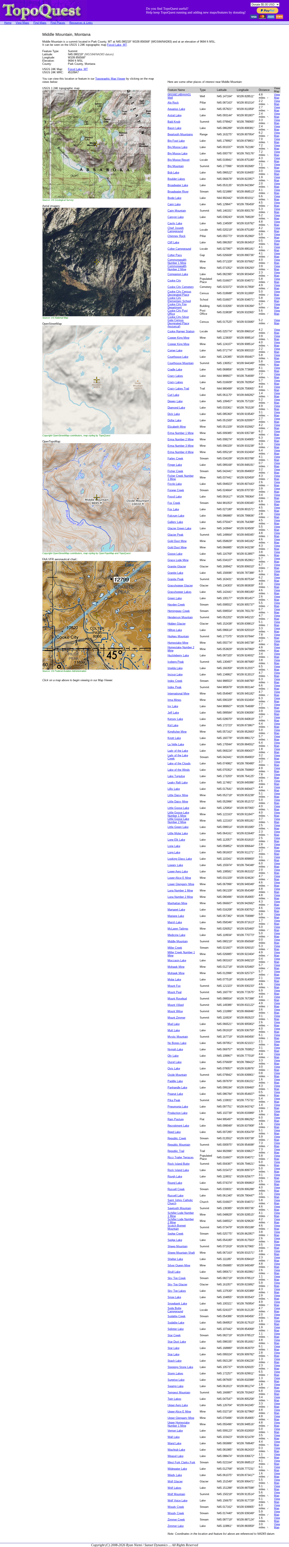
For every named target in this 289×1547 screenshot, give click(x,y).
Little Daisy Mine (178, 795)
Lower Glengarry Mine (181, 884)
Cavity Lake (175, 223)
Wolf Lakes (174, 1487)
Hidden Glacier (177, 623)
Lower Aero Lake (178, 871)
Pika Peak (174, 1100)
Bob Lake (173, 172)
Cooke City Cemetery (181, 286)
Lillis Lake (174, 788)
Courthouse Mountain (181, 363)
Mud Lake (174, 1024)
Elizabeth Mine (177, 426)
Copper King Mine (178, 337)
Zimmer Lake (176, 1526)
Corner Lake (175, 350)
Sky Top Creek (177, 1278)
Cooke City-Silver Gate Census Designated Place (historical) (178, 321)
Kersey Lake (175, 719)
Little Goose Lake (178, 808)
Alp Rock (173, 102)
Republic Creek (177, 1138)
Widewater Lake (177, 1468)
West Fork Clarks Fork (181, 1462)
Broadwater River (178, 191)
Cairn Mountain (177, 210)
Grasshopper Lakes (179, 591)
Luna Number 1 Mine (180, 890)
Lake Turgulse (176, 776)
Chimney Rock (177, 236)
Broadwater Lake (178, 185)
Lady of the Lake (178, 750)
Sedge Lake (175, 1240)
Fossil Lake (175, 496)
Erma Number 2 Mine (181, 439)
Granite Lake (175, 572)
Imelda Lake (175, 668)
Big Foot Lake (176, 140)
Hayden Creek (176, 604)
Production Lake (177, 1113)
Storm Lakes (175, 1373)
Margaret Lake (176, 909)
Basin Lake (174, 128)
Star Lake (173, 1348)
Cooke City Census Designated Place (179, 293)
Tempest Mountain (179, 1392)
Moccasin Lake (177, 960)
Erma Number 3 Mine (181, 445)
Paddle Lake (175, 1081)
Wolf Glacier (175, 1481)
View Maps (22, 22)
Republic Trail (176, 1151)
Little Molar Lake (178, 833)
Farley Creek (175, 458)
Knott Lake (174, 738)
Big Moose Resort (179, 159)
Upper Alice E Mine (179, 1411)
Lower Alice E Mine (179, 877)
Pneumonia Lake (178, 1106)
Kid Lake (173, 725)
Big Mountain (176, 166)
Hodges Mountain (178, 636)
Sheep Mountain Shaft (181, 1252)
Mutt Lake (174, 1030)
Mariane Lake (176, 916)
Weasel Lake (175, 1456)
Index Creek (175, 680)
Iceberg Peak (176, 661)
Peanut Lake (175, 1093)
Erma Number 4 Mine (181, 452)
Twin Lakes (174, 1398)
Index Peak (175, 687)
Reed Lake (174, 1132)
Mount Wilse (175, 1011)
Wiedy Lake (175, 1475)
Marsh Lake (175, 922)
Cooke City (174, 280)
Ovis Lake (174, 1068)
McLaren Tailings (178, 928)
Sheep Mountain (177, 1246)
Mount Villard (176, 1004)
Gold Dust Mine (177, 541)
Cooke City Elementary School (179, 299)
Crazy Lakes (175, 375)
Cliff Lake (173, 242)
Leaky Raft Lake (178, 782)
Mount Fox (174, 985)
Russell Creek (176, 1189)
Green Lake (175, 598)
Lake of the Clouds (179, 763)
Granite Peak (176, 579)
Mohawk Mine (176, 966)
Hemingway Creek (179, 611)
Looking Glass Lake (180, 858)
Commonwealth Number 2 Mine (177, 268)
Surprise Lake (176, 1379)
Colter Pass (175, 255)
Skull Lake (174, 1271)
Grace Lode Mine (178, 560)
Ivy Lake (173, 706)
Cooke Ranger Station (181, 331)
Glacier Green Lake (179, 528)
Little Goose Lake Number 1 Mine (178, 814)
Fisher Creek (175, 471)
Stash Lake (175, 1360)
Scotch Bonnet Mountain (177, 1227)
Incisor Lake (175, 674)
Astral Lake (175, 115)
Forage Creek (176, 490)
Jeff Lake (173, 712)
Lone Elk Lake (176, 839)
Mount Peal (175, 992)
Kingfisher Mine (177, 731)
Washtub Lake (176, 1449)
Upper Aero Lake (178, 1405)
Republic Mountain (179, 1144)
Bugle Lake (174, 198)
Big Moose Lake (177, 147)
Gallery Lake (175, 522)
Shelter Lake (175, 1259)
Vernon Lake (175, 1430)
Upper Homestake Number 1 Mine (179, 1424)
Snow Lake (174, 1297)
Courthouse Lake (178, 356)
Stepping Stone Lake (180, 1367)
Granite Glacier (177, 566)
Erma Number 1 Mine (181, 433)
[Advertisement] (17, 95)
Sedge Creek (175, 1233)
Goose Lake (175, 553)
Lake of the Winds (179, 769)
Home (7, 22)
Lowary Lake (175, 865)
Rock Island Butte (179, 1163)
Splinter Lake (176, 1329)
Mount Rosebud (177, 998)
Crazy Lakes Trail (178, 388)
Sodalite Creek (177, 1316)
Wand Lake (174, 1443)
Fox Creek (174, 503)
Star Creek (174, 1335)
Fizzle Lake (175, 483)
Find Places (58, 22)
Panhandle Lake (177, 1087)
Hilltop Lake (175, 630)
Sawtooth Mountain (179, 1208)
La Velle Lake (176, 744)
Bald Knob (174, 121)
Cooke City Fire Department (177, 306)
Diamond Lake (176, 407)
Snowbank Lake (177, 1303)
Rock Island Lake (178, 1170)
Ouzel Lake (175, 1062)
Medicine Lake (176, 935)
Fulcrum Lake (176, 515)
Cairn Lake (174, 204)
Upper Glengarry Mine (181, 1417)
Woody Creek (176, 1506)
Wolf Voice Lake (177, 1500)
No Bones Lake (177, 1043)
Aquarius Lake (176, 109)
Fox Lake (173, 509)
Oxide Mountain (177, 1074)
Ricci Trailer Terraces (181, 1157)
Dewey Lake (175, 401)
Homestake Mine (178, 642)
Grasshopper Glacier (180, 585)
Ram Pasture (176, 1119)
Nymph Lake (175, 1049)
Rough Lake (175, 1176)
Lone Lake (174, 846)
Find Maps (39, 22)
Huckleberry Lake (178, 655)
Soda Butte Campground (175, 1310)
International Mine (178, 693)
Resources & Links (81, 22)
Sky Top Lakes (177, 1290)
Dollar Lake (174, 420)
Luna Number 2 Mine (180, 896)
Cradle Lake (175, 369)
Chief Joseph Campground (176, 229)
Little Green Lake (178, 827)
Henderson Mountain (180, 617)
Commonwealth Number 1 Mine (177, 261)
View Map (277, 96)
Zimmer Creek (176, 1519)
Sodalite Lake (176, 1322)
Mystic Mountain (178, 1036)
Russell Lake (175, 1195)
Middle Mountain (178, 941)
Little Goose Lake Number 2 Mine (178, 820)
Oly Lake (173, 1055)
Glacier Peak (175, 534)
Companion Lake (178, 274)
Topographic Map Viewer (110, 78)
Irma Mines (174, 699)
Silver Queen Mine (179, 1265)
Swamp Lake (175, 1386)
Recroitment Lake (178, 1125)
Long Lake (174, 852)
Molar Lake (174, 979)
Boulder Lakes (176, 178)
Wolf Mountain (176, 1494)
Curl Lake (173, 394)
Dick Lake (174, 414)
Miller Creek (175, 947)
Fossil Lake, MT (117, 44)
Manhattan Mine (177, 903)
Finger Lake (175, 464)
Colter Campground (179, 248)
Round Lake (175, 1182)
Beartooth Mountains (180, 134)
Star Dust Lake (177, 1341)
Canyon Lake (176, 217)
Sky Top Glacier (177, 1284)
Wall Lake (174, 1437)
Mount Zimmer (176, 1017)
